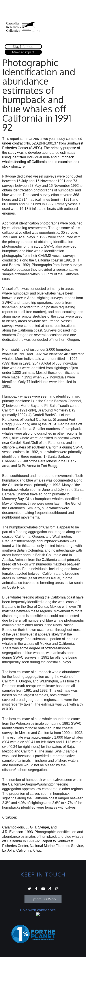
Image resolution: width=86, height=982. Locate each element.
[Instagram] (56, 888)
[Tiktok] (50, 888)
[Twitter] (29, 888)
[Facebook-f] (36, 888)
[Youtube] (43, 888)
